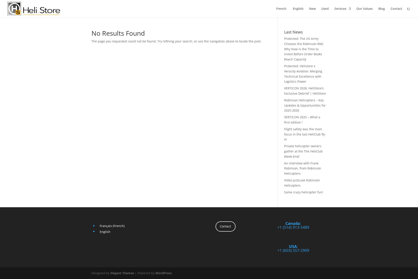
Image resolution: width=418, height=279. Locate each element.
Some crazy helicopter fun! (303, 192)
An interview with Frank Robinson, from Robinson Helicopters (302, 168)
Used (325, 9)
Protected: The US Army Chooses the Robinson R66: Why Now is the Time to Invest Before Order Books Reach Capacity (304, 49)
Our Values (364, 9)
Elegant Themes (122, 273)
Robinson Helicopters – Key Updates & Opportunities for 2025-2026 (305, 105)
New (312, 9)
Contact (396, 9)
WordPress (163, 273)
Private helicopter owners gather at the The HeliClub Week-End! (303, 151)
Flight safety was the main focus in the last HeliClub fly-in (305, 134)
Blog (381, 9)
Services (340, 9)
